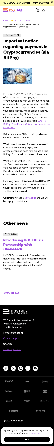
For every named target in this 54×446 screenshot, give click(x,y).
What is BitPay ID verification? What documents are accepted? (27, 124)
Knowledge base (12, 350)
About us (17, 20)
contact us (30, 198)
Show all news (11, 293)
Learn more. (35, 433)
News (27, 20)
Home (5, 20)
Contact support (12, 338)
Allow (27, 439)
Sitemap (7, 344)
